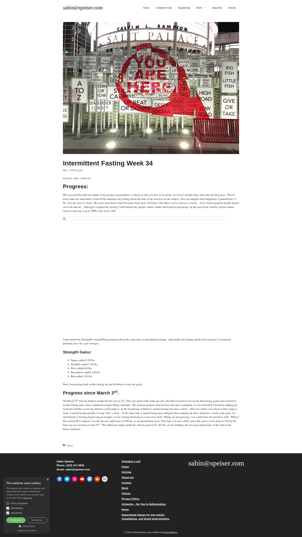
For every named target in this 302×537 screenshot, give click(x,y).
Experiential (184, 7)
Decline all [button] (37, 520)
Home (146, 7)
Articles (232, 7)
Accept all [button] (16, 520)
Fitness (70, 445)
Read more (27, 498)
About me (217, 7)
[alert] (26, 505)
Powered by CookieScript (26, 531)
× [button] (47, 479)
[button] (26, 526)
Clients (126, 493)
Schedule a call (164, 7)
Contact (126, 482)
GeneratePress (171, 532)
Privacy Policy (130, 498)
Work (199, 7)
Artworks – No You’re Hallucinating (144, 504)
